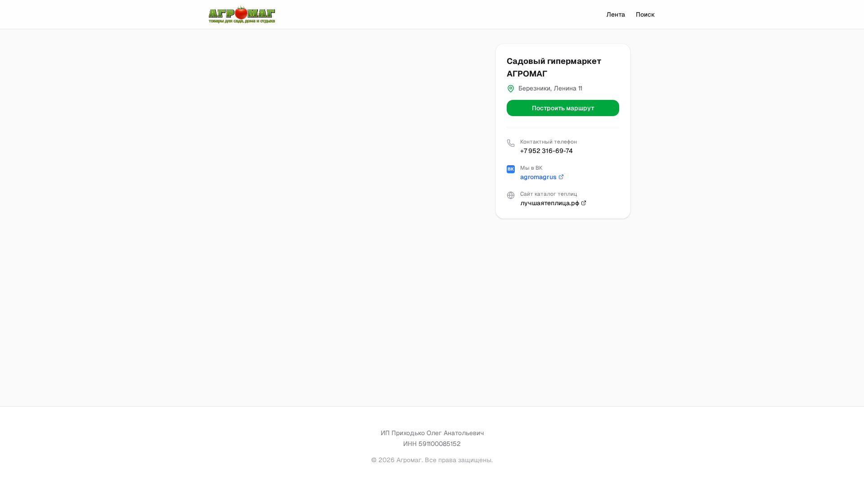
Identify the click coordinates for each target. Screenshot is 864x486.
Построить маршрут (563, 108)
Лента (615, 14)
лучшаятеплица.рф (549, 203)
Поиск (645, 14)
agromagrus (538, 177)
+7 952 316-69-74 (546, 151)
